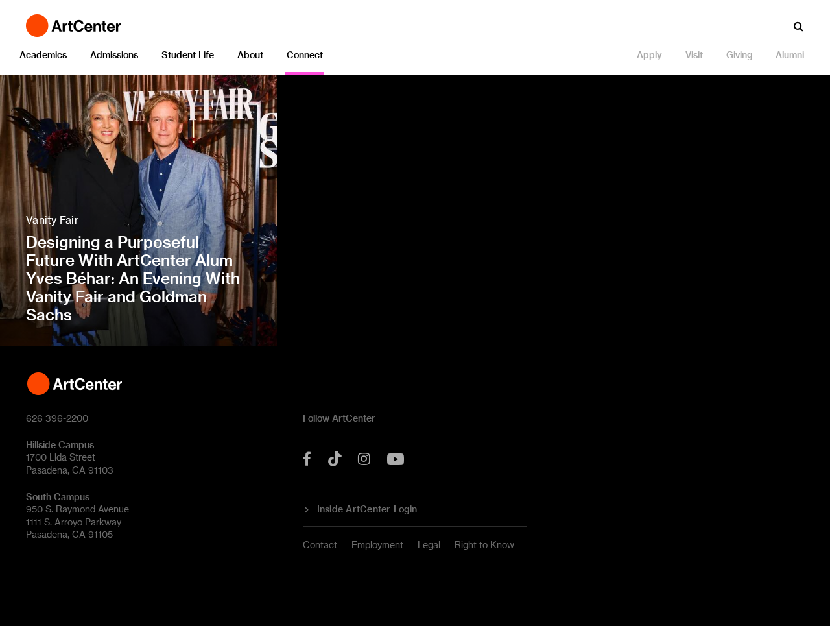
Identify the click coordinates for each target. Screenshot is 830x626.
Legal (429, 544)
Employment (377, 544)
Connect (305, 54)
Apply (649, 54)
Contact (320, 544)
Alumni (790, 54)
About (250, 54)
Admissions (114, 54)
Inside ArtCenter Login (367, 509)
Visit (694, 54)
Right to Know (484, 544)
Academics (43, 54)
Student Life (187, 54)
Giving (739, 54)
